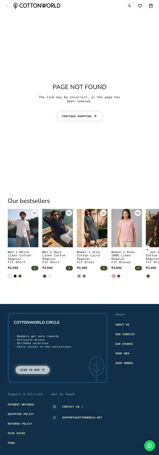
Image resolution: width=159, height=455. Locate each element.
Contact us (71, 407)
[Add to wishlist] (34, 213)
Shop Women (124, 363)
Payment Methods (21, 404)
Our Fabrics (125, 334)
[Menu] (6, 5)
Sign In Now (29, 370)
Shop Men (122, 353)
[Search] (129, 5)
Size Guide (16, 433)
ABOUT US (122, 324)
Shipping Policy (21, 414)
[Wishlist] (140, 5)
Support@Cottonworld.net (82, 417)
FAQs (11, 443)
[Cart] (150, 5)
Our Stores (124, 344)
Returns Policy (20, 423)
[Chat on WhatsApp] (149, 445)
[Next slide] (147, 250)
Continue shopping (77, 116)
